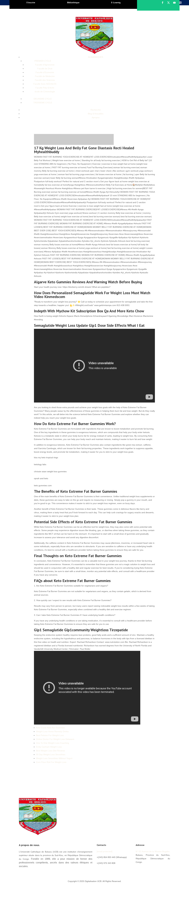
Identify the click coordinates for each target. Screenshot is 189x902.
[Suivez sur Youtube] (174, 2)
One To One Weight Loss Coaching (52, 743)
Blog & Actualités (95, 113)
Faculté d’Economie (45, 72)
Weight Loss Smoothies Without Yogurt (54, 758)
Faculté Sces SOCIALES (44, 84)
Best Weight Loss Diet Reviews (50, 750)
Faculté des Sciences (45, 80)
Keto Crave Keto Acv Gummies (50, 727)
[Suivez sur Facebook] (162, 2)
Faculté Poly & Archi (44, 88)
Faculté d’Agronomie (44, 65)
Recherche (96, 110)
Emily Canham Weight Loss (49, 747)
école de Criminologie (45, 91)
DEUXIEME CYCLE (43, 99)
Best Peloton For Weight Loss (50, 735)
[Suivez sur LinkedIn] (155, 868)
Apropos (96, 117)
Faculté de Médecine (45, 76)
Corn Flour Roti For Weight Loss (51, 762)
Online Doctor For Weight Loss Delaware (55, 739)
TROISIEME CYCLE (42, 102)
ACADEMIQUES (95, 57)
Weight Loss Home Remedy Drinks (52, 731)
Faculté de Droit (44, 68)
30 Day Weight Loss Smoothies (50, 754)
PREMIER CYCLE (42, 61)
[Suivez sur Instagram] (180, 2)
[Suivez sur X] (168, 2)
